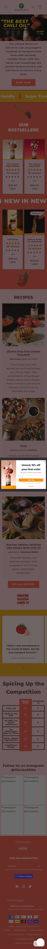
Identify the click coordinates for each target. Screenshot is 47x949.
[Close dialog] (44, 462)
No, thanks (31, 486)
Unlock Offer (31, 480)
